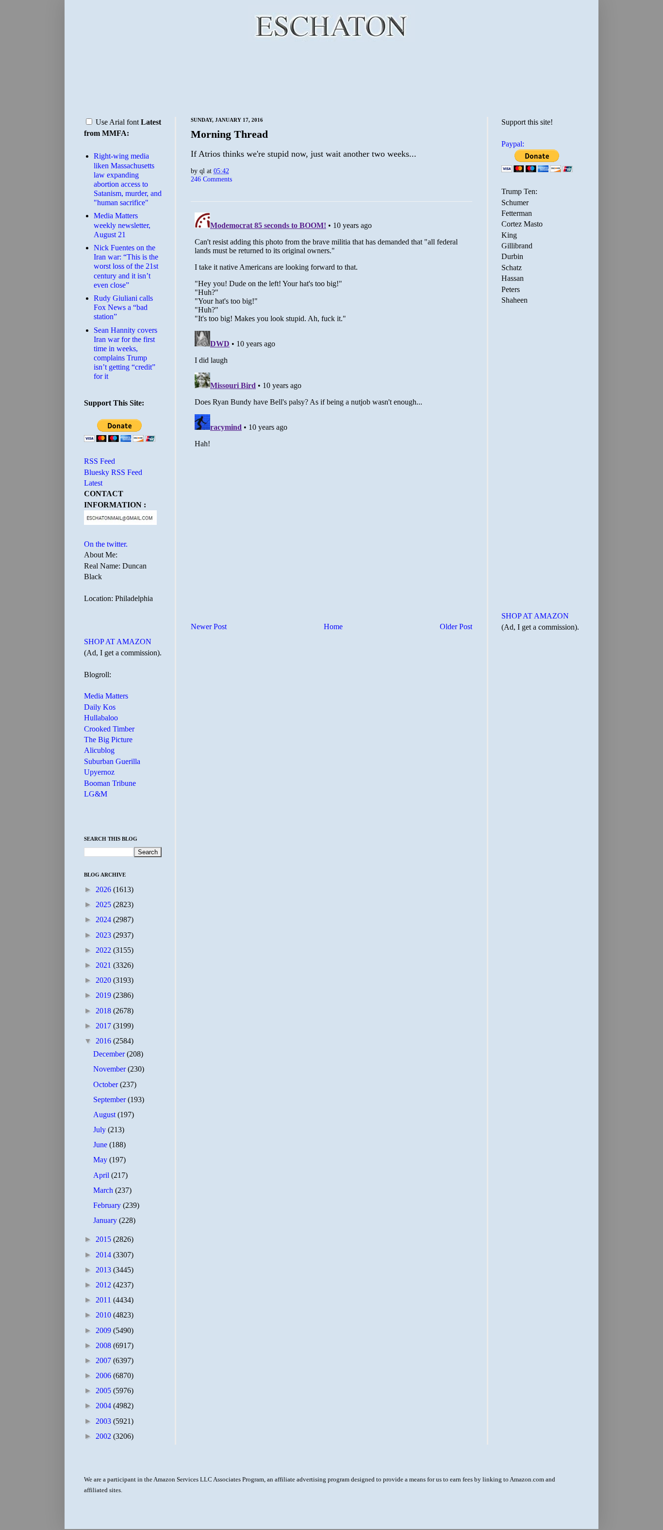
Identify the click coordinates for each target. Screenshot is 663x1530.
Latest (93, 483)
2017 (104, 1026)
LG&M (95, 794)
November (110, 1069)
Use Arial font (117, 122)
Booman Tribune (110, 783)
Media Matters (106, 696)
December (110, 1054)
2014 (104, 1255)
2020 (104, 980)
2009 (104, 1330)
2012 (104, 1285)
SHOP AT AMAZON (117, 641)
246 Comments (211, 179)
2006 (104, 1375)
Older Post (456, 626)
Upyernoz (99, 772)
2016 (104, 1041)
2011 (104, 1300)
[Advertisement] (331, 77)
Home (333, 626)
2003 (104, 1421)
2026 (104, 889)
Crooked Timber (109, 729)
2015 (104, 1239)
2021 (104, 965)
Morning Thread (229, 134)
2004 (104, 1405)
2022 (104, 950)
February (108, 1205)
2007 (104, 1360)
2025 (104, 904)
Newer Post (209, 626)
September (110, 1099)
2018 (104, 1011)
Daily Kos (100, 707)
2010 (104, 1315)
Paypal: (512, 144)
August (105, 1114)
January (106, 1220)
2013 (104, 1270)
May (101, 1160)
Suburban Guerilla (112, 761)
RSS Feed (99, 461)
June (101, 1144)
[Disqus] (331, 330)
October (106, 1084)
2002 (104, 1436)
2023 (104, 935)
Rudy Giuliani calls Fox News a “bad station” (123, 307)
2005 (104, 1390)
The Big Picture (108, 739)
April (102, 1175)
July (100, 1129)
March (104, 1190)
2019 (104, 995)
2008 (104, 1345)
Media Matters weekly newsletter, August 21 (122, 225)
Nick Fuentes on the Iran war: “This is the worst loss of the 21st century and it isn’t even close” (126, 266)
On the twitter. (106, 544)
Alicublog (99, 750)
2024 (104, 919)
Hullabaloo (101, 718)
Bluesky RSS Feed (113, 472)
